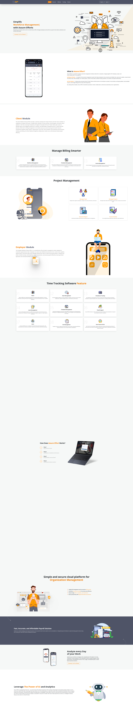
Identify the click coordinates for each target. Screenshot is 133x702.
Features (54, 2)
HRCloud (59, 2)
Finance (68, 2)
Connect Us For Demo (73, 663)
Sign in (107, 2)
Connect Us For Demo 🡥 (20, 34)
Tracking (64, 2)
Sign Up (101, 2)
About (49, 2)
